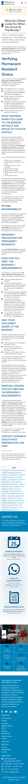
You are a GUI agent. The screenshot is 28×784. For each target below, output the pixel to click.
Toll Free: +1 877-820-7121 (13, 766)
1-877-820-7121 (17, 585)
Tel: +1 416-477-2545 (11, 769)
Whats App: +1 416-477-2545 (14, 764)
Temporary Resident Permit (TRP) (7, 726)
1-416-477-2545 (7, 451)
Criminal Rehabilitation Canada (6, 749)
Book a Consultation (14, 559)
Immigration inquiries (14, 613)
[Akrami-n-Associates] (8, 2)
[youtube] (15, 711)
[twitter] (6, 711)
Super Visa (5, 744)
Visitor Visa (5, 741)
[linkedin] (11, 711)
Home (4, 35)
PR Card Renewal (20, 37)
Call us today (14, 587)
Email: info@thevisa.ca (11, 772)
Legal (17, 780)
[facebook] (2, 711)
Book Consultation (15, 12)
